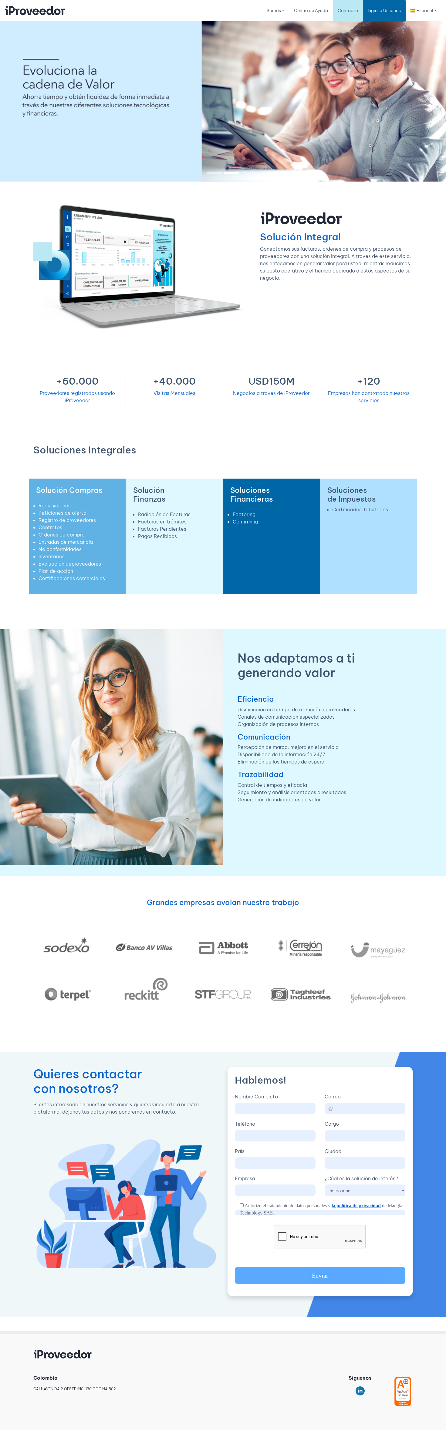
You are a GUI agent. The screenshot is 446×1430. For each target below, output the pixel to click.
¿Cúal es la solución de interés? (361, 1178)
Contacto (348, 10)
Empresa (245, 1178)
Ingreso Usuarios (384, 10)
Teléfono (245, 1124)
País (240, 1151)
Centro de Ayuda (311, 10)
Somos (274, 10)
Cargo (332, 1124)
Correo (333, 1097)
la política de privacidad (356, 1205)
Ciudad (333, 1151)
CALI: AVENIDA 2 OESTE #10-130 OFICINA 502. (75, 1389)
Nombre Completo (256, 1097)
